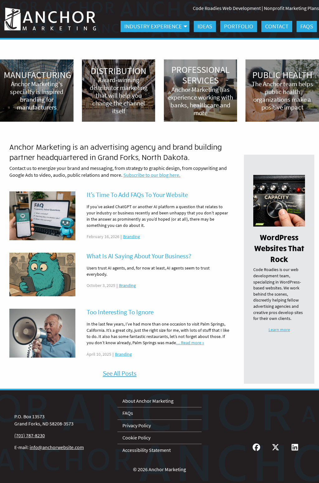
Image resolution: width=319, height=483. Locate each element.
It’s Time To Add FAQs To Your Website (137, 194)
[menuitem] (155, 26)
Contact (276, 26)
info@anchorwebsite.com (57, 447)
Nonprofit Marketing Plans (291, 8)
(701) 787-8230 (29, 435)
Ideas (205, 26)
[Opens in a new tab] (256, 447)
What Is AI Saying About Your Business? (139, 256)
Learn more (279, 330)
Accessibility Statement (146, 450)
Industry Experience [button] (153, 26)
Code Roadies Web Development (227, 8)
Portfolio (238, 26)
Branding (131, 236)
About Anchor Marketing (148, 401)
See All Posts (119, 373)
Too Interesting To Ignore (120, 312)
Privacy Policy (136, 425)
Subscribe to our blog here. (151, 175)
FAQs (306, 26)
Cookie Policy (136, 437)
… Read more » (190, 343)
